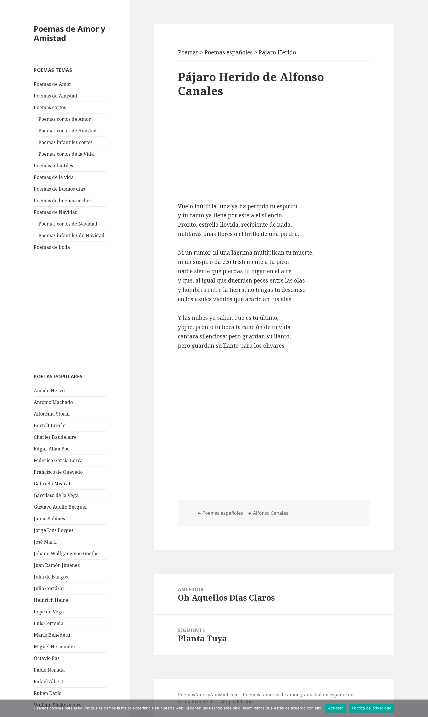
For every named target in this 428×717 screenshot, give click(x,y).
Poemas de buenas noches (62, 200)
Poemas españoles (222, 513)
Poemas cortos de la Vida (66, 154)
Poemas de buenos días (59, 189)
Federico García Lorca (58, 460)
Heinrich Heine (51, 600)
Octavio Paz (47, 658)
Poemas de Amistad (55, 96)
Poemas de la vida (54, 177)
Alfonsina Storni (52, 414)
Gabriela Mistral (52, 483)
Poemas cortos (50, 107)
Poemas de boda (52, 247)
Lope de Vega (49, 611)
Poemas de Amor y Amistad (69, 33)
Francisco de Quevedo (58, 472)
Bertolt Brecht (50, 425)
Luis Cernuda (48, 623)
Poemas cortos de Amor (64, 119)
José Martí (45, 542)
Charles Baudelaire (55, 437)
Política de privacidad (372, 708)
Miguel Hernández (55, 646)
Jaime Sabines (49, 518)
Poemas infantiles (53, 165)
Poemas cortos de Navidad (67, 224)
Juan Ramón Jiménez (57, 565)
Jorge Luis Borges (53, 530)
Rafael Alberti (49, 681)
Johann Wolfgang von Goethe (66, 553)
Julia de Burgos (51, 577)
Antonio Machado (53, 402)
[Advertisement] (77, 311)
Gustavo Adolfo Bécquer (60, 507)
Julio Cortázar (49, 588)
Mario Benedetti (52, 635)
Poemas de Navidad (56, 212)
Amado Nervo (49, 390)
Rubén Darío (47, 693)
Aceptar (335, 708)
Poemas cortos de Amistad (67, 130)
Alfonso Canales (270, 513)
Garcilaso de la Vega (56, 495)
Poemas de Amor (52, 84)
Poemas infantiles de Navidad (71, 235)
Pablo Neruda (49, 670)
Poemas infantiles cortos (65, 142)
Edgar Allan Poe (52, 449)
